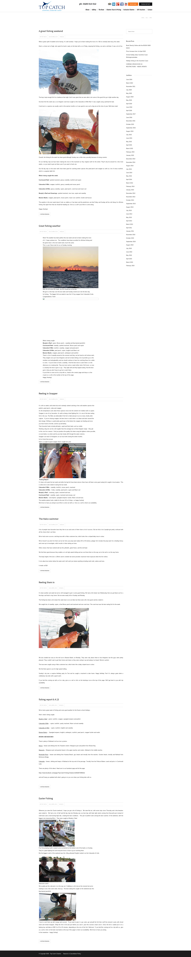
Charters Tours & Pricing (113, 9)
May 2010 (129, 255)
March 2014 (129, 183)
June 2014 (129, 172)
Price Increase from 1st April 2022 (136, 51)
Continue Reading (44, 214)
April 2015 (129, 145)
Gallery (94, 9)
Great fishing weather (49, 225)
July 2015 (129, 134)
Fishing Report (145, 4)
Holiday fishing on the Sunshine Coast (137, 60)
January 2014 (130, 190)
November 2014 (130, 162)
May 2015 (129, 141)
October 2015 (130, 124)
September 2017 (131, 114)
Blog (62, 36)
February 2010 (130, 265)
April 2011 (129, 227)
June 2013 (129, 214)
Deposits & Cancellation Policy (72, 953)
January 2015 (130, 155)
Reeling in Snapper (48, 393)
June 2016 (129, 117)
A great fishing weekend (51, 31)
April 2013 (129, 221)
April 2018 (129, 110)
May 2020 (129, 93)
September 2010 (131, 241)
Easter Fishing (46, 798)
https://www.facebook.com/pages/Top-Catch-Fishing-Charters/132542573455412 (62, 773)
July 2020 (129, 90)
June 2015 (129, 138)
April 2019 (129, 103)
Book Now (133, 4)
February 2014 (130, 186)
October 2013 (130, 200)
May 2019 (129, 100)
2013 (147, 17)
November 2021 (130, 86)
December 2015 (130, 121)
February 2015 (130, 152)
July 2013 (129, 210)
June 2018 (129, 107)
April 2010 (129, 258)
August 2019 (129, 97)
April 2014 (129, 179)
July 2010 (129, 248)
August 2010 (129, 245)
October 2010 (130, 238)
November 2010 (130, 234)
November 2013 (130, 196)
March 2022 (129, 83)
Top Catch (44, 36)
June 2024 (129, 79)
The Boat (101, 9)
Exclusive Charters (128, 9)
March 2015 (129, 148)
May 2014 (129, 176)
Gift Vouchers (141, 9)
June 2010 (129, 252)
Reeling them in (47, 582)
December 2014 (130, 159)
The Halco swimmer (48, 518)
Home (142, 17)
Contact (150, 9)
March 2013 (129, 224)
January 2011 (130, 231)
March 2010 (129, 262)
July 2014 (129, 169)
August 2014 (129, 165)
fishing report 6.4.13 (49, 699)
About (87, 9)
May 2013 (129, 217)
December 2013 (130, 193)
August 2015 (129, 131)
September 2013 (131, 203)
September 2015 (131, 128)
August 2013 (129, 207)
